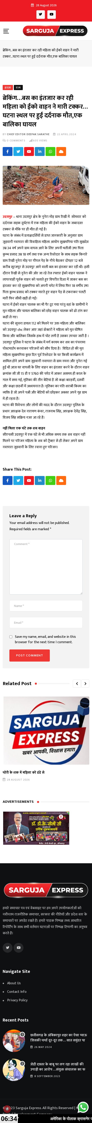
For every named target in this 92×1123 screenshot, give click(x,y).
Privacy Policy (17, 1000)
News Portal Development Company (44, 1111)
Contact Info (17, 991)
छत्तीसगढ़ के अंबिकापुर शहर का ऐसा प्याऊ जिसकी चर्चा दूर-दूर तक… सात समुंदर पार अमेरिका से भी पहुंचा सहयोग (58, 1040)
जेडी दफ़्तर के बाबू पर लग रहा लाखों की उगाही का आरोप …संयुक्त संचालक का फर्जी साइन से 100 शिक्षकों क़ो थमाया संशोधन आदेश (59, 1071)
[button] (77, 683)
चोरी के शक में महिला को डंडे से (23, 773)
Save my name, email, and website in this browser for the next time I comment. (45, 639)
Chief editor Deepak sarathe (28, 134)
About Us (14, 983)
